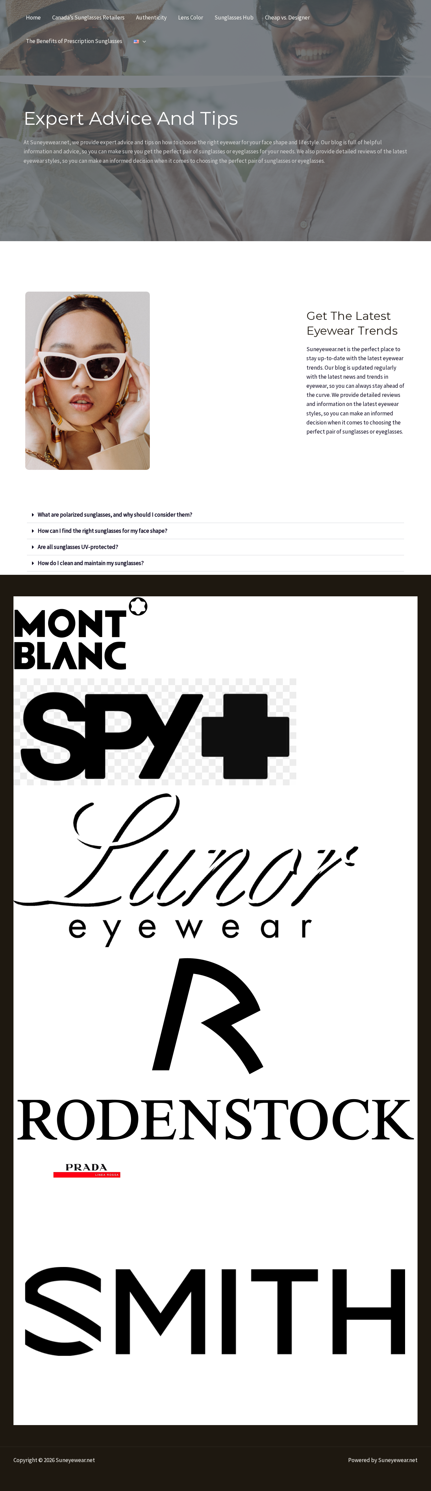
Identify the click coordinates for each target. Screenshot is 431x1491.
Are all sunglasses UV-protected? (78, 547)
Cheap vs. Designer (287, 17)
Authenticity (151, 17)
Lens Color (190, 17)
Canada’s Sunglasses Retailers (88, 17)
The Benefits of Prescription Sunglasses (74, 41)
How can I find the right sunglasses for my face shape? (102, 530)
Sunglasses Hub (234, 17)
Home (33, 17)
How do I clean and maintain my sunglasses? (91, 563)
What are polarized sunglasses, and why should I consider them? (115, 514)
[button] (215, 515)
